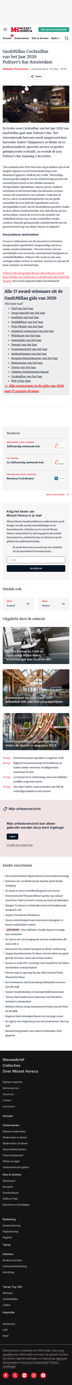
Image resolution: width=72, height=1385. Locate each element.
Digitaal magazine (12, 1081)
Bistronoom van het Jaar (27, 362)
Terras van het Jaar (23, 367)
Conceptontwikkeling (15, 1266)
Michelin (8, 1293)
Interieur (8, 1254)
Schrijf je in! (36, 568)
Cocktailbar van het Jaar (26, 376)
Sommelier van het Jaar (26, 340)
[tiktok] (43, 1375)
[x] (15, 1375)
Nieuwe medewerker (14, 1131)
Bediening (9, 1219)
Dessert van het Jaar (24, 344)
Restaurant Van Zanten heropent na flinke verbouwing (35, 949)
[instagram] (34, 1375)
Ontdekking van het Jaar (27, 322)
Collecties (11, 1065)
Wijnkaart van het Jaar (26, 335)
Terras (7, 1244)
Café (5, 1329)
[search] (66, 38)
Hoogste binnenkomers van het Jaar (34, 358)
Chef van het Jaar (22, 308)
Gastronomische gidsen (16, 1167)
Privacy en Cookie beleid (34, 1362)
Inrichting (8, 1272)
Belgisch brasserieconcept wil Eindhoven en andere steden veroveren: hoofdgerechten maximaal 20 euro (37, 767)
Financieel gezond (13, 1155)
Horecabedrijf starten (14, 1149)
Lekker (7, 1305)
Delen (39, 76)
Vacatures (8, 1094)
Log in (12, 836)
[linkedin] (24, 1375)
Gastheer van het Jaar (25, 317)
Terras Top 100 (12, 1286)
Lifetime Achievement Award (30, 371)
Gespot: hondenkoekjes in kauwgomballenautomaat (34, 991)
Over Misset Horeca (20, 1071)
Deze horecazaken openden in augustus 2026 (38, 757)
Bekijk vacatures (56, 494)
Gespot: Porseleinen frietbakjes (22, 915)
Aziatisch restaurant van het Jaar (32, 331)
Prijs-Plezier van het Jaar (27, 326)
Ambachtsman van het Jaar (29, 353)
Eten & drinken (12, 1174)
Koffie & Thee (10, 1198)
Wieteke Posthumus (15, 69)
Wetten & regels (11, 1161)
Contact (7, 1100)
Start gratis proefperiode (54, 29)
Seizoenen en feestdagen (16, 1204)
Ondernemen (11, 1125)
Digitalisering (10, 1231)
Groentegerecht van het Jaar (29, 349)
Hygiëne (7, 1237)
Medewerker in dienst (15, 1137)
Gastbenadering (11, 1225)
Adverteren (9, 1106)
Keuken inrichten (12, 1260)
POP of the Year (21, 381)
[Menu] (5, 29)
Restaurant (9, 1323)
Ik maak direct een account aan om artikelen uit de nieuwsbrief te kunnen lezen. (37, 549)
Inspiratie (9, 1312)
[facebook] (6, 1375)
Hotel (6, 1335)
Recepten (8, 1186)
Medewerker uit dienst (15, 1143)
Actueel (8, 1116)
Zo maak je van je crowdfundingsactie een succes (32, 890)
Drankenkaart (11, 1192)
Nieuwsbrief (13, 1059)
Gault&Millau (10, 1299)
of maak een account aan (20, 845)
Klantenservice (11, 1088)
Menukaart (9, 1180)
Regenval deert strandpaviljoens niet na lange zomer (34, 1016)
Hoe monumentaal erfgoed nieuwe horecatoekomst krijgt (37, 875)
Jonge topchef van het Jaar (28, 312)
